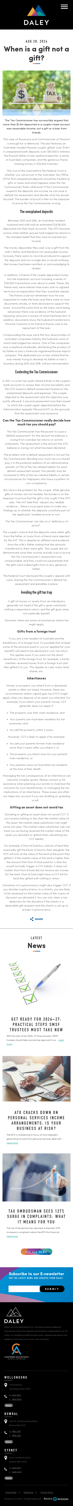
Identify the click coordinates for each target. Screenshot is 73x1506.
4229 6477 (15, 1395)
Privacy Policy (47, 1492)
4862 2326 (15, 1436)
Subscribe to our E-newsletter (36, 1275)
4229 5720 (15, 1399)
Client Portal (10, 1492)
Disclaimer (28, 1492)
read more (12, 1143)
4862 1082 (15, 1431)
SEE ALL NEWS (36, 1252)
